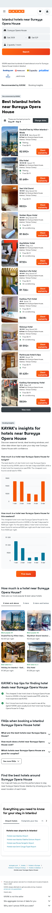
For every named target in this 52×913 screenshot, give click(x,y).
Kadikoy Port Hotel (28, 299)
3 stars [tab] (26, 603)
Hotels (23, 865)
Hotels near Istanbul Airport (17, 836)
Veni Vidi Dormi (26, 188)
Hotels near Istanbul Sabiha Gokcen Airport (23, 839)
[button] (4, 11)
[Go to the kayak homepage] (16, 11)
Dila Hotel (24, 160)
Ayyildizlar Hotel (27, 243)
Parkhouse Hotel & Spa (30, 354)
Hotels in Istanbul (35, 868)
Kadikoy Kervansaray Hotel (32, 382)
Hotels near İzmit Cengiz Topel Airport (21, 846)
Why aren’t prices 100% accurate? (19, 905)
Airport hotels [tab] (11, 821)
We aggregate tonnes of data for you (20, 901)
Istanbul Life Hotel (28, 271)
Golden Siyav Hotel (28, 215)
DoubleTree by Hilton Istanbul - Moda (34, 131)
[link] (26, 574)
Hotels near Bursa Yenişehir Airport (20, 843)
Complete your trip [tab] (29, 821)
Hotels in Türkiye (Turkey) (17, 868)
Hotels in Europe (34, 865)
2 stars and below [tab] (41, 603)
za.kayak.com (13, 865)
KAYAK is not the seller (13, 896)
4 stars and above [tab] (11, 603)
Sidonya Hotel (26, 326)
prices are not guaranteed (12, 889)
